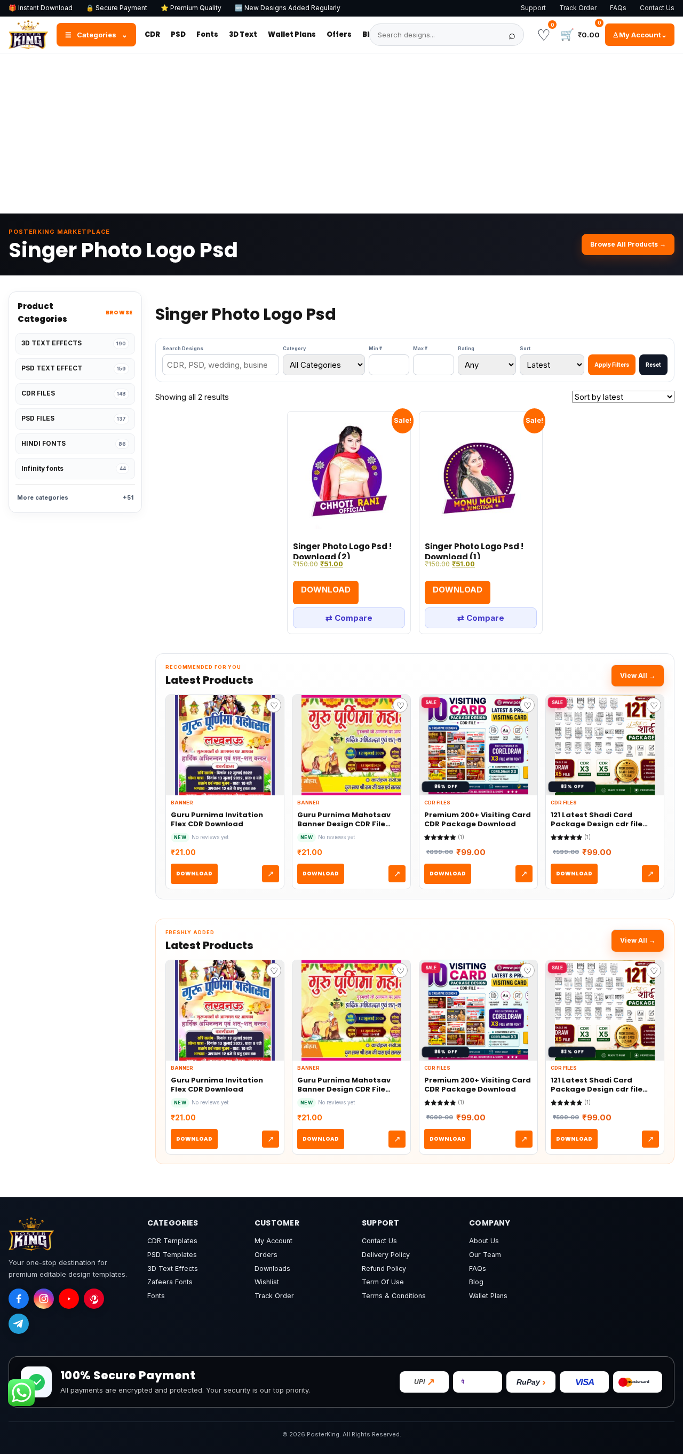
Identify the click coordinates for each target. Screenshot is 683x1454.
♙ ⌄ (640, 34)
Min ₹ (375, 348)
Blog (476, 1282)
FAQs (618, 8)
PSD (178, 34)
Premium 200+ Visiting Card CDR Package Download (477, 819)
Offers (339, 34)
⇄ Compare (348, 618)
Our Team (485, 1255)
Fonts (207, 34)
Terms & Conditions (394, 1296)
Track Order (578, 8)
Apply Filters (611, 364)
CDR (152, 34)
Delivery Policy (386, 1255)
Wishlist (267, 1282)
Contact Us (657, 8)
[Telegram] (19, 1324)
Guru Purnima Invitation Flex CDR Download (217, 819)
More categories (75, 497)
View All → (637, 675)
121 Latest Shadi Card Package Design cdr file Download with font (596, 819)
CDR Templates (172, 1241)
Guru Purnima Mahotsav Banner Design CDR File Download (344, 819)
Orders (266, 1255)
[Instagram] (44, 1299)
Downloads (272, 1269)
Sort (525, 348)
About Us (484, 1241)
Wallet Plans (292, 34)
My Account (273, 1241)
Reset (653, 364)
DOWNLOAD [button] (326, 589)
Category (294, 348)
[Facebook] (19, 1299)
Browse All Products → (628, 244)
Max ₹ (420, 348)
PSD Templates (172, 1255)
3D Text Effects (172, 1269)
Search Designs (182, 348)
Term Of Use (383, 1282)
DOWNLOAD (194, 874)
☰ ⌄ (96, 34)
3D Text (243, 34)
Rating (466, 348)
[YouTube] (69, 1299)
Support (533, 8)
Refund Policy (384, 1269)
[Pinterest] (94, 1299)
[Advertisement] (341, 133)
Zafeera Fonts (170, 1282)
